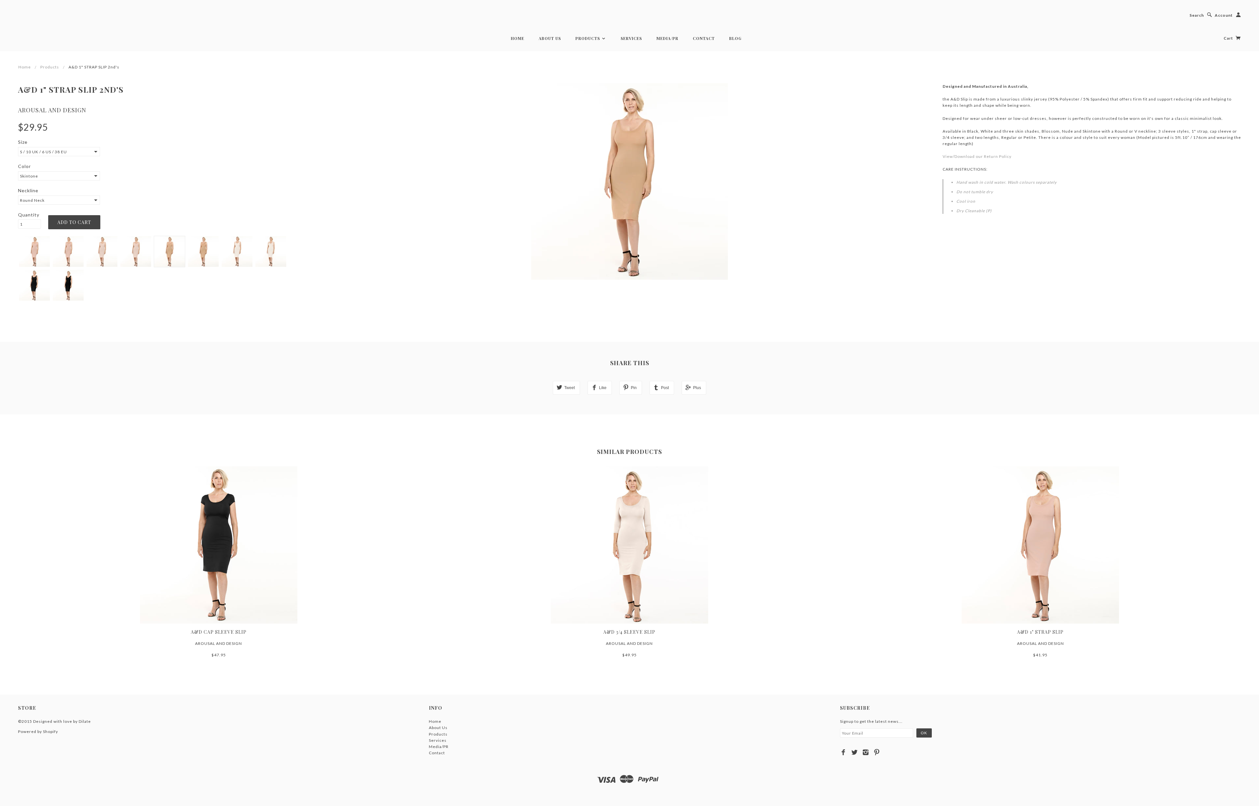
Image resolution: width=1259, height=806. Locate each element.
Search (1196, 15)
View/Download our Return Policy (977, 156)
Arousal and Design (52, 110)
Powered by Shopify (38, 731)
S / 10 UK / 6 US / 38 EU (43, 151)
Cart (1229, 38)
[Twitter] (854, 752)
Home (517, 38)
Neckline (28, 190)
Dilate (85, 721)
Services (631, 38)
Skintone (29, 176)
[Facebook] (843, 752)
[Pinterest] (876, 752)
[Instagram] (865, 752)
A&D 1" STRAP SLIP (1040, 632)
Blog (735, 38)
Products (588, 38)
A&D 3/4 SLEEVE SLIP (629, 632)
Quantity (28, 214)
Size (23, 142)
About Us (550, 38)
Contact (704, 38)
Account (1224, 15)
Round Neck (32, 200)
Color (24, 166)
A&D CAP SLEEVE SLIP (219, 632)
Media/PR (667, 38)
